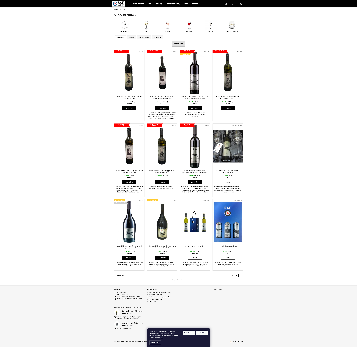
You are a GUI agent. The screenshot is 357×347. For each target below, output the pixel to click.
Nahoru (121, 275)
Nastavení (155, 342)
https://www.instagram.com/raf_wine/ (130, 299)
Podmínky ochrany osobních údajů (160, 293)
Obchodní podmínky (155, 295)
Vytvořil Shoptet (237, 341)
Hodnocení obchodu (155, 299)
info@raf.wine (121, 292)
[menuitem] (138, 3)
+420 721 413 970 (122, 294)
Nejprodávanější (144, 37)
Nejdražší (131, 37)
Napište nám (153, 301)
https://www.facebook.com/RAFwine (129, 297)
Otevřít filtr (178, 44)
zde (162, 338)
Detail (228, 182)
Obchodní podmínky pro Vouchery (160, 297)
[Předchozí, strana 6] (237, 275)
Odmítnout (188, 333)
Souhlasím (202, 333)
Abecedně (157, 37)
